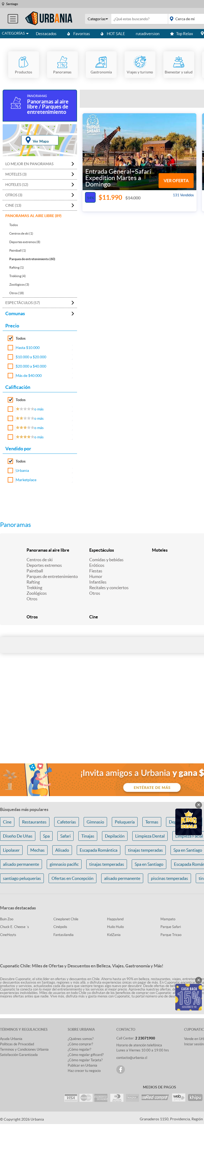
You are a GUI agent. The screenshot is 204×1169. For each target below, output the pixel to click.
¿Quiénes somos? (81, 1039)
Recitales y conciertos (109, 587)
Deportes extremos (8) (24, 242)
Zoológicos (37, 593)
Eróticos (96, 565)
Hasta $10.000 (28, 348)
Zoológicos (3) (19, 284)
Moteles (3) (16, 174)
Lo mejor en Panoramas (29, 164)
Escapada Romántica (98, 850)
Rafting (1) (16, 267)
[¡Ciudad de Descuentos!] (49, 18)
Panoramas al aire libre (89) (33, 216)
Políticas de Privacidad (17, 1044)
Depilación (115, 836)
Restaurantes (34, 821)
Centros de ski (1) (21, 233)
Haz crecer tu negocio (84, 1071)
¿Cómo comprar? (80, 1044)
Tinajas (87, 836)
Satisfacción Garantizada (19, 1055)
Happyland (115, 919)
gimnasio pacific (64, 864)
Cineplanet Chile (65, 919)
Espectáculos (101, 550)
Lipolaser (11, 850)
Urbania (22, 470)
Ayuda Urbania (11, 1039)
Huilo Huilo (115, 927)
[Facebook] (120, 1069)
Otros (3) (13, 195)
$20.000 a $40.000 (31, 366)
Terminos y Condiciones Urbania (24, 1049)
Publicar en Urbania (82, 1065)
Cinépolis (60, 927)
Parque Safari (170, 927)
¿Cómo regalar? (79, 1049)
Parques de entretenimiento (52, 576)
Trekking (34, 587)
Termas (151, 821)
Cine (93, 616)
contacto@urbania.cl (131, 1058)
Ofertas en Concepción (73, 878)
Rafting (33, 582)
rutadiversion (147, 33)
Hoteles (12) (16, 184)
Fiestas (95, 570)
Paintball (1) (17, 250)
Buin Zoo (6, 919)
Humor (95, 576)
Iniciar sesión (194, 1044)
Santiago (12, 4)
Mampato (167, 919)
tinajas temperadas (145, 850)
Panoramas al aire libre (48, 550)
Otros (32, 598)
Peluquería (125, 821)
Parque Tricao (170, 935)
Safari (65, 836)
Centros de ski (40, 559)
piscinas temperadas (169, 878)
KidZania (114, 935)
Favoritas (81, 33)
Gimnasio (95, 821)
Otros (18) (16, 293)
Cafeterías (66, 821)
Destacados (46, 33)
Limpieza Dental (150, 836)
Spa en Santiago (149, 864)
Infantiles (98, 582)
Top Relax (184, 33)
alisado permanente (21, 864)
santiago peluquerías (22, 878)
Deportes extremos (44, 565)
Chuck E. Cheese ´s (14, 927)
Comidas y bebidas (106, 559)
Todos (13, 225)
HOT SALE (116, 33)
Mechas (37, 850)
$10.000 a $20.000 (31, 357)
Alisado (62, 850)
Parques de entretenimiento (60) (32, 259)
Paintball (35, 570)
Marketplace (26, 480)
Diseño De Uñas (17, 836)
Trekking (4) (17, 276)
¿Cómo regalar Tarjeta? (85, 1060)
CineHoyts (8, 935)
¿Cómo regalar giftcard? (86, 1055)
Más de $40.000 (29, 375)
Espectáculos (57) (22, 303)
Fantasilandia (63, 935)
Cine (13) (13, 205)
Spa (46, 836)
